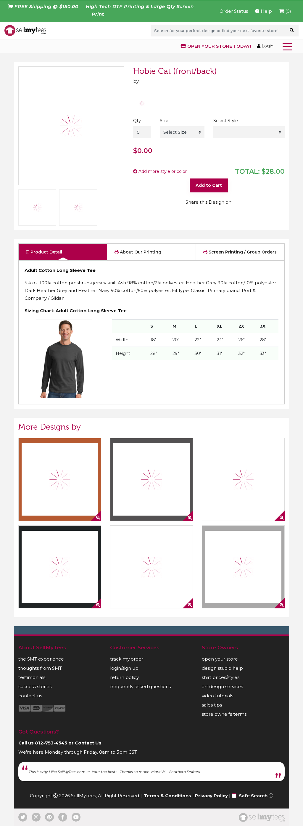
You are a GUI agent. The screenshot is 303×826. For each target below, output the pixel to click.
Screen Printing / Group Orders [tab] (242, 252)
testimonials (31, 677)
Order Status (234, 11)
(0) (287, 11)
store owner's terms (224, 714)
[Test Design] (243, 479)
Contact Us (88, 743)
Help (266, 11)
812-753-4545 (51, 743)
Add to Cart (209, 185)
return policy (124, 677)
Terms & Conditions (167, 795)
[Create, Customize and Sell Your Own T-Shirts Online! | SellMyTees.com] (25, 30)
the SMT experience (41, 659)
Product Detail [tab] (45, 252)
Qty (137, 120)
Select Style (225, 120)
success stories (34, 686)
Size (164, 120)
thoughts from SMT (40, 668)
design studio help (222, 668)
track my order (126, 659)
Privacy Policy (211, 795)
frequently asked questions (140, 686)
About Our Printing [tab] (140, 252)
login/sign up (124, 668)
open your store (220, 659)
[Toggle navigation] (288, 46)
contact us (30, 696)
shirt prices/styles (220, 677)
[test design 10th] (243, 566)
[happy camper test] (59, 479)
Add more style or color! (162, 171)
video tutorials (217, 696)
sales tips (212, 705)
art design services (222, 686)
